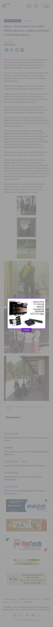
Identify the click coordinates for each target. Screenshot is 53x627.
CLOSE (26, 330)
